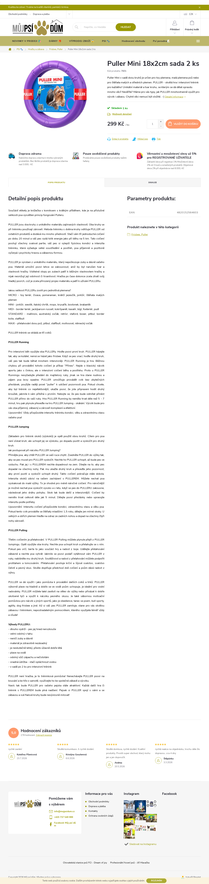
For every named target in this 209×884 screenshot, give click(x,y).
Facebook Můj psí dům (65, 824)
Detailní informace (174, 96)
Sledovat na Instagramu (142, 844)
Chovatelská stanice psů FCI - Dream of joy (85, 862)
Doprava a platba (97, 806)
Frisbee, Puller (139, 234)
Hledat (126, 27)
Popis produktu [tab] (56, 182)
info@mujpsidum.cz (64, 811)
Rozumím (156, 880)
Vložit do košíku (186, 124)
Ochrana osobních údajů (100, 815)
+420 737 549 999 (63, 817)
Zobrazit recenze (44, 735)
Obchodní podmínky (98, 801)
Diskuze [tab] (152, 182)
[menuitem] (26, 41)
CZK (191, 14)
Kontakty (93, 811)
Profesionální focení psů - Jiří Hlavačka (129, 862)
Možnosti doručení (122, 114)
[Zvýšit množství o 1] (160, 122)
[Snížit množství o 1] (160, 126)
